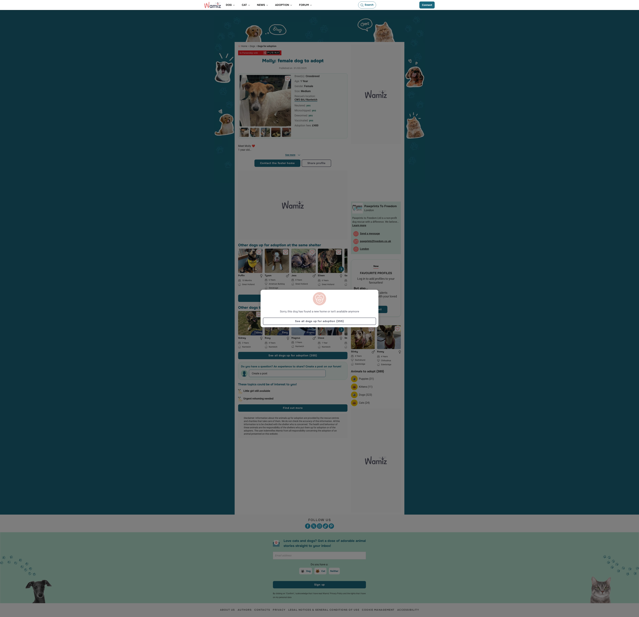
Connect (427, 5)
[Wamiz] (212, 5)
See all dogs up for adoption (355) (319, 321)
